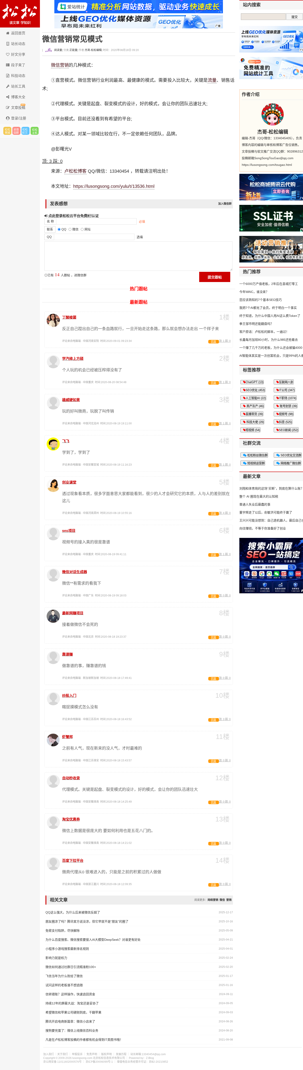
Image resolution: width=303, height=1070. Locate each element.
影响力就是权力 (56, 958)
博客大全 (18, 97)
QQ (49, 237)
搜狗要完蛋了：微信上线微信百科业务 (71, 1030)
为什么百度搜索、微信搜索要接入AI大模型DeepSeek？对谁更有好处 (93, 939)
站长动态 (18, 44)
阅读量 (57, 50)
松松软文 (26, 131)
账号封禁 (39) (288, 406)
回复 (213, 341)
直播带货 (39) (254, 414)
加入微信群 (225, 203)
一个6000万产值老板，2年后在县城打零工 (268, 284)
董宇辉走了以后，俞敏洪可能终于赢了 (265, 512)
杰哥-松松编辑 (93, 50)
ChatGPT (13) (254, 382)
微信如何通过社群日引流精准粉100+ (70, 967)
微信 (55, 65)
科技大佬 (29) (255, 422)
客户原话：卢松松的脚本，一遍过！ (264, 331)
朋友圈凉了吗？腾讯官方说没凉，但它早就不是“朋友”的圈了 (86, 921)
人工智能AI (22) (256, 398)
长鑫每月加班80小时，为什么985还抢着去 (268, 339)
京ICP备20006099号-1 (99, 1061)
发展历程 (121, 1054)
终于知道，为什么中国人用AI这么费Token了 (269, 315)
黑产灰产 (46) (255, 406)
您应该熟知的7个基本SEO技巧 (260, 300)
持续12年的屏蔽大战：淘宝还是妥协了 (72, 1003)
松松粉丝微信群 (257, 455)
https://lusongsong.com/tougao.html (267, 165)
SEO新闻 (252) (288, 430)
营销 (64, 65)
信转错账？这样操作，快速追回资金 (70, 994)
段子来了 (18, 65)
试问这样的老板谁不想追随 (64, 985)
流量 (212, 80)
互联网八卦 (286, 382)
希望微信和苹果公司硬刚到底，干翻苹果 (73, 1012)
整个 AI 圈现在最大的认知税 (258, 496)
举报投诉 (77, 1054)
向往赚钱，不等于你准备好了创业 (262, 528)
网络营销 (213, 899)
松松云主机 (35, 131)
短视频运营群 (255, 463)
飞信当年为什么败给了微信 (64, 976)
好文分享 (18, 54)
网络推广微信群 (290, 463)
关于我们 (62, 1054)
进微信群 (16, 131)
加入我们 (48, 1054)
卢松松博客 (20, 13)
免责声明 (92, 1054)
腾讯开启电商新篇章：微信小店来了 (70, 1021)
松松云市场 (7, 131)
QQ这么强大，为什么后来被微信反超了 (72, 912)
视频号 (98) (286, 414)
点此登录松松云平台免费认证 (73, 216)
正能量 (73, 50)
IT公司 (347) (287, 390)
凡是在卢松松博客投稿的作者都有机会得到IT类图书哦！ (84, 1039)
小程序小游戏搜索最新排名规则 (67, 948)
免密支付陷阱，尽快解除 (62, 930)
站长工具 (18, 86)
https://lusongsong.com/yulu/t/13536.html (113, 186)
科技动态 (18, 76)
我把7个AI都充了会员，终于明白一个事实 (268, 308)
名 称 (50, 221)
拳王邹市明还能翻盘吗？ (256, 323)
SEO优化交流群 (290, 455)
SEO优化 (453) (255, 390)
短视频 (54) (253, 430)
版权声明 (106, 1054)
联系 (50, 229)
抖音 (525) (285, 422)
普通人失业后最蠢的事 (254, 504)
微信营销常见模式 (72, 39)
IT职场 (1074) (287, 398)
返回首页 (18, 33)
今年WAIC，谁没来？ (254, 292)
